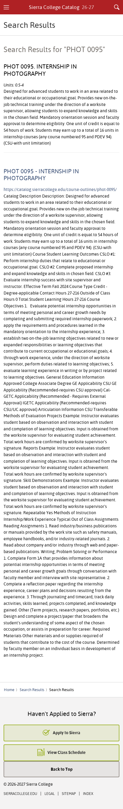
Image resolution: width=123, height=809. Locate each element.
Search (116, 7)
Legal (49, 793)
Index (88, 793)
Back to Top (62, 769)
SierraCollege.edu (20, 793)
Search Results (32, 689)
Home (9, 689)
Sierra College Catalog (61, 7)
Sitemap (69, 793)
